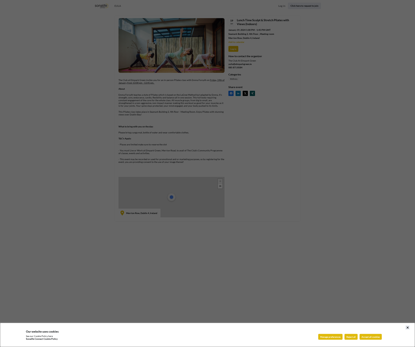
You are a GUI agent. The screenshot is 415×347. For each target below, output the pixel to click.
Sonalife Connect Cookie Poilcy (42, 338)
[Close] (407, 327)
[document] (207, 335)
